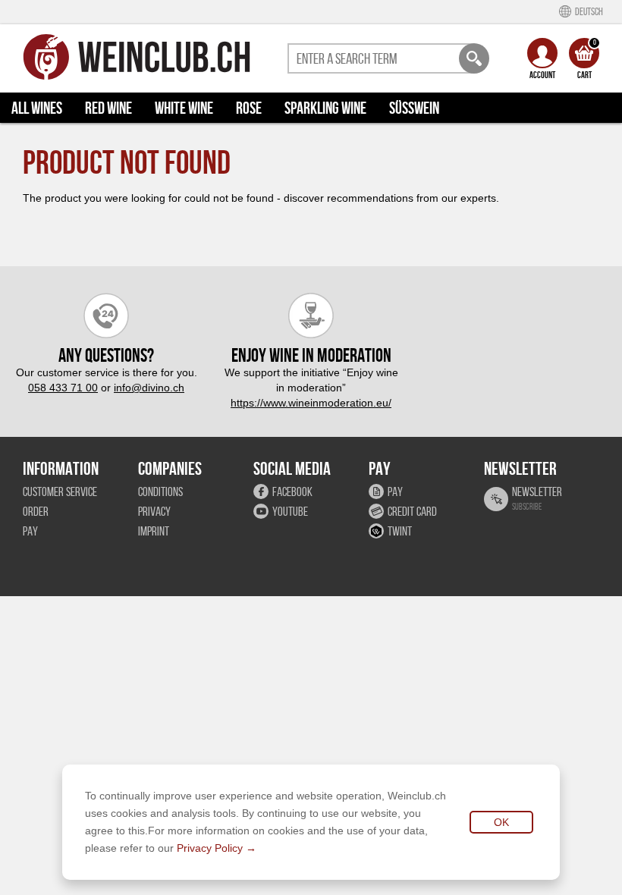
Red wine (108, 108)
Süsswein (414, 108)
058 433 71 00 (63, 388)
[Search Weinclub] (474, 58)
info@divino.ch (149, 388)
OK (501, 822)
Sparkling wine (325, 108)
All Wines (36, 108)
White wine (184, 108)
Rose (249, 108)
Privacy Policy (210, 848)
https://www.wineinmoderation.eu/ (311, 403)
